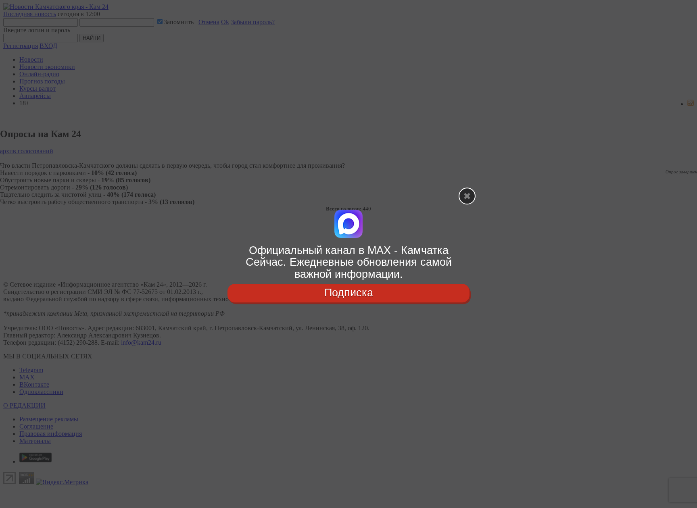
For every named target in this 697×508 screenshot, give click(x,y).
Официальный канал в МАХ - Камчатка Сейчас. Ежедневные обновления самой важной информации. (349, 262)
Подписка (348, 293)
